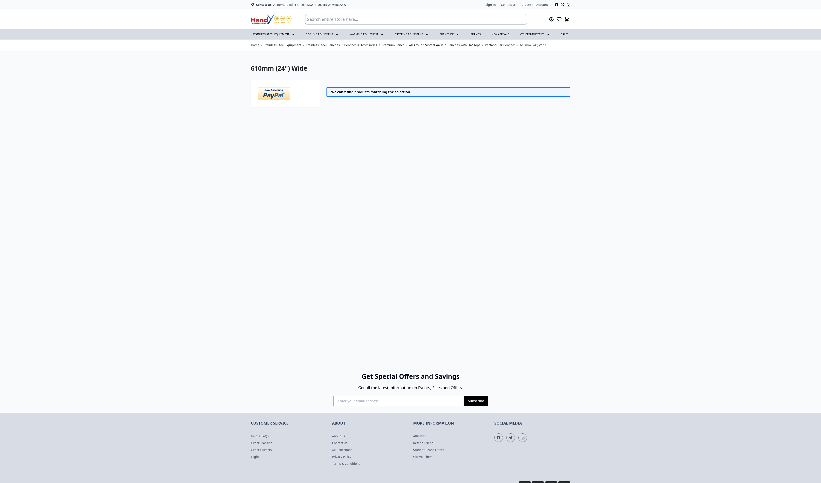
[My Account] (551, 19)
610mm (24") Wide (533, 45)
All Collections (342, 450)
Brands (475, 34)
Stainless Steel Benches (323, 45)
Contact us (339, 443)
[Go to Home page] (271, 19)
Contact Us (508, 5)
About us (338, 436)
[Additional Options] (285, 93)
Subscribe (476, 401)
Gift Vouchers (423, 457)
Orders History (261, 450)
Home (255, 45)
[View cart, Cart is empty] (566, 19)
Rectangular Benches (500, 45)
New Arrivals (501, 34)
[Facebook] (556, 4)
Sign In (491, 5)
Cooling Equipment (319, 34)
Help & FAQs (260, 436)
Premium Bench (393, 45)
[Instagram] (568, 4)
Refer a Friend (423, 443)
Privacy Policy (341, 457)
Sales (565, 34)
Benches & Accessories (360, 45)
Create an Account (535, 5)
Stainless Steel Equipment (271, 34)
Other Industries (532, 34)
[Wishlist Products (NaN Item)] (559, 19)
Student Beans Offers (428, 450)
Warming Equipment (364, 34)
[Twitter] (562, 4)
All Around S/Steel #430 (426, 45)
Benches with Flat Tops (464, 45)
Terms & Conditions (346, 464)
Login (255, 457)
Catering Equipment (409, 34)
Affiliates (419, 436)
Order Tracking (262, 443)
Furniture (447, 34)
